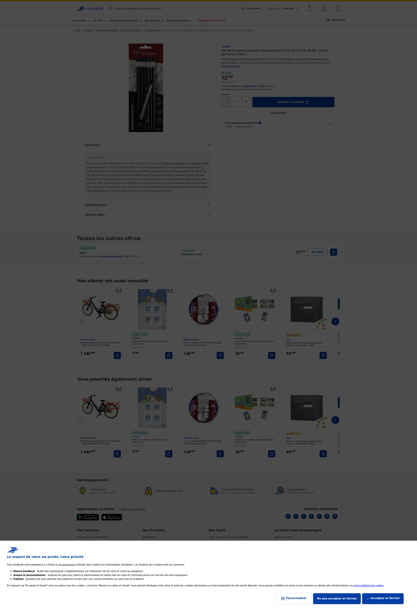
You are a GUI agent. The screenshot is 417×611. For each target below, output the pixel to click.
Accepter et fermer (385, 598)
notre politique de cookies (368, 585)
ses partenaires (67, 564)
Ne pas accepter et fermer (337, 598)
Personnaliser (296, 598)
